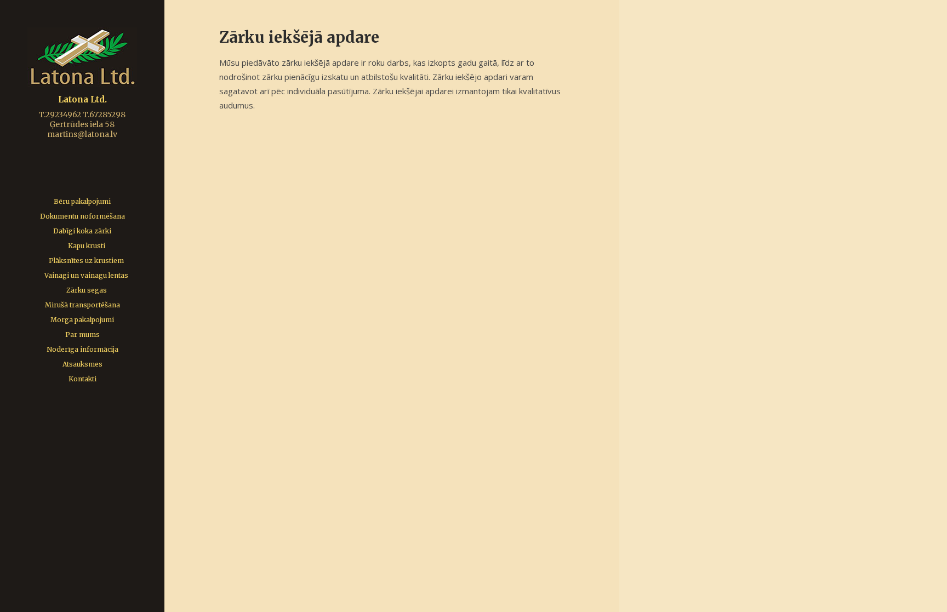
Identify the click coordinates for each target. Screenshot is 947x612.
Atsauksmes (82, 364)
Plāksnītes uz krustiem (86, 260)
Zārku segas (86, 290)
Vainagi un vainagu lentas (86, 275)
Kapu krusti (86, 246)
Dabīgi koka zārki (82, 231)
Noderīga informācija (82, 349)
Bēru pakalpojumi (82, 201)
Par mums (82, 334)
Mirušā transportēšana (82, 305)
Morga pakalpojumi (82, 320)
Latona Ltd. (82, 99)
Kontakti (82, 379)
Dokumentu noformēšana (82, 216)
